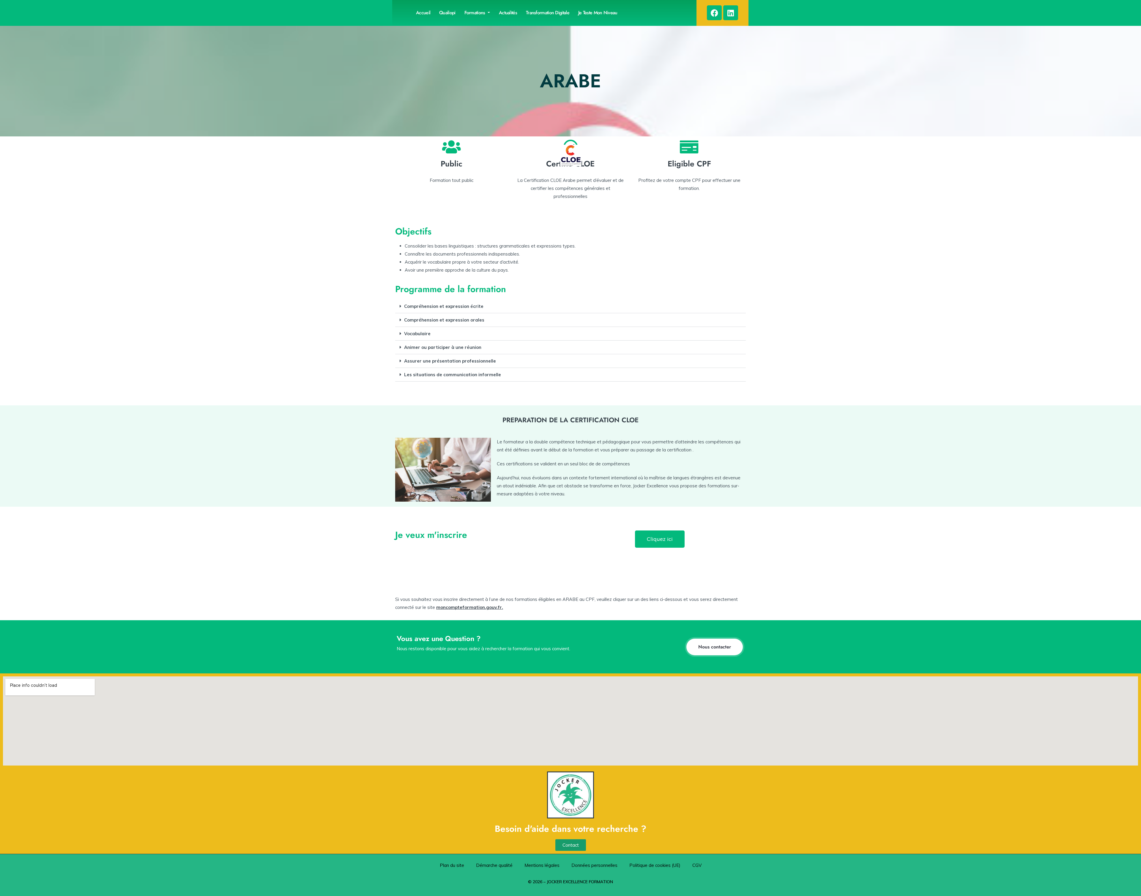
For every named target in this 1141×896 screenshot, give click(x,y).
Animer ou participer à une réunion (442, 347)
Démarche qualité (494, 865)
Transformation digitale (547, 12)
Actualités (508, 12)
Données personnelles (594, 865)
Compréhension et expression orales (444, 320)
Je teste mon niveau (597, 12)
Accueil (423, 12)
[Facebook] (714, 12)
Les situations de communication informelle (452, 374)
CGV (697, 865)
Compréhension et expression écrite (443, 306)
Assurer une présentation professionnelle (450, 361)
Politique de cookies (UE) (654, 865)
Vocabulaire (417, 333)
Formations (475, 12)
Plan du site (452, 865)
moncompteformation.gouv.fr (469, 607)
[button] (570, 306)
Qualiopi (447, 12)
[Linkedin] (730, 12)
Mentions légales (542, 865)
